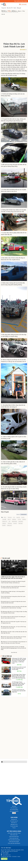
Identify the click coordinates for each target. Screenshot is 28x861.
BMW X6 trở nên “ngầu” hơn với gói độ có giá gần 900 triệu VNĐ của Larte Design (13, 577)
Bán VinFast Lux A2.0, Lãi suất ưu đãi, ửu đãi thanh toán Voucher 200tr (19, 668)
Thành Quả (15, 69)
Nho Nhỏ (6, 189)
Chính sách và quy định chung (14, 833)
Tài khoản (23, 4)
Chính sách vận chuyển (14, 841)
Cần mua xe (4, 11)
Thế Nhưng (18, 61)
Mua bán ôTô (10, 7)
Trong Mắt (4, 519)
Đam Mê (3, 525)
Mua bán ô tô (14, 819)
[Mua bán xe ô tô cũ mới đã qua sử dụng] (3, 4)
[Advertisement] (14, 28)
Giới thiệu (14, 806)
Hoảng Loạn (19, 120)
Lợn (14, 517)
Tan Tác (5, 63)
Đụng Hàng (21, 521)
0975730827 (6, 853)
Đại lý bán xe (14, 822)
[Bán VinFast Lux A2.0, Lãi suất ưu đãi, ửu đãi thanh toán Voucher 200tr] (6, 669)
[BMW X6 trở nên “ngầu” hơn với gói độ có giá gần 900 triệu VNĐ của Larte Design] (14, 567)
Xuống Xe (11, 94)
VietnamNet (23, 514)
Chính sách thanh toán (14, 836)
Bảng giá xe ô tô (14, 824)
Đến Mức (24, 519)
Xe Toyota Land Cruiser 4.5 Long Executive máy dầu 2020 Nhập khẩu (18, 690)
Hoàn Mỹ (18, 517)
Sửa (9, 521)
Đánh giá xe (14, 11)
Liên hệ (3, 14)
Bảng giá (19, 7)
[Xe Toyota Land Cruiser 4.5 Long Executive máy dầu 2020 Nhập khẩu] (6, 692)
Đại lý (15, 7)
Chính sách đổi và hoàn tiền (14, 839)
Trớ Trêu (23, 65)
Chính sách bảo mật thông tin (14, 843)
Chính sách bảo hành (14, 838)
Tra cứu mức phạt (14, 826)
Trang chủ (3, 7)
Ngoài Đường (14, 521)
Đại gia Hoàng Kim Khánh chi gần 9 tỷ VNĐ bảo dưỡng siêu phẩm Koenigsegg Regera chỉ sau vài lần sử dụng (13, 648)
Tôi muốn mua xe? (14, 821)
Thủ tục (14, 827)
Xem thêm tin (14, 652)
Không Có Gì (8, 61)
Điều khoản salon (14, 834)
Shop (23, 11)
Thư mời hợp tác (14, 807)
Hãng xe (19, 11)
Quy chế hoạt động (14, 809)
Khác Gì (9, 519)
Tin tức (9, 11)
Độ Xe (5, 517)
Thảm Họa (17, 65)
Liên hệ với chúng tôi (14, 811)
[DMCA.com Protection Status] (4, 858)
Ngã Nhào (7, 95)
